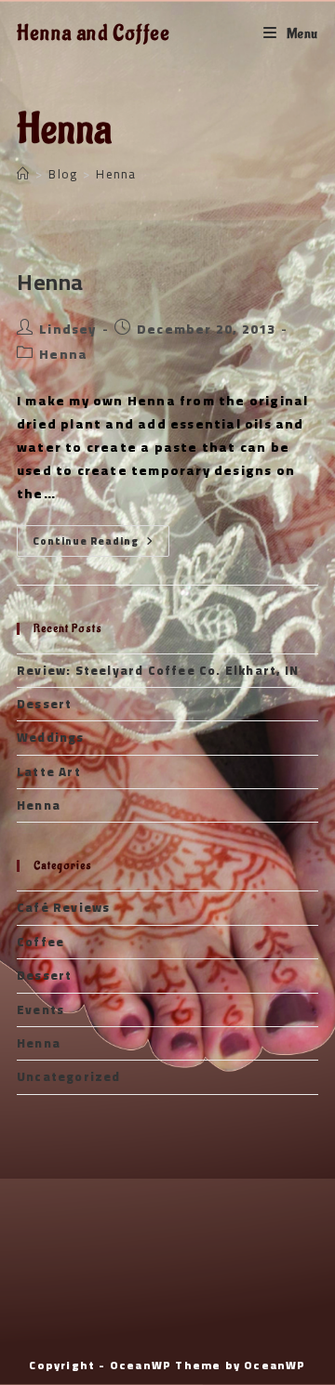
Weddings (51, 737)
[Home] (23, 174)
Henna (116, 174)
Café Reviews (63, 907)
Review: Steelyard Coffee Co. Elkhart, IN (158, 670)
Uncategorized (69, 1076)
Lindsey (67, 329)
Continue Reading (101, 541)
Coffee (40, 941)
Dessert (44, 703)
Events (40, 1009)
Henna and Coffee (93, 33)
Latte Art (49, 771)
